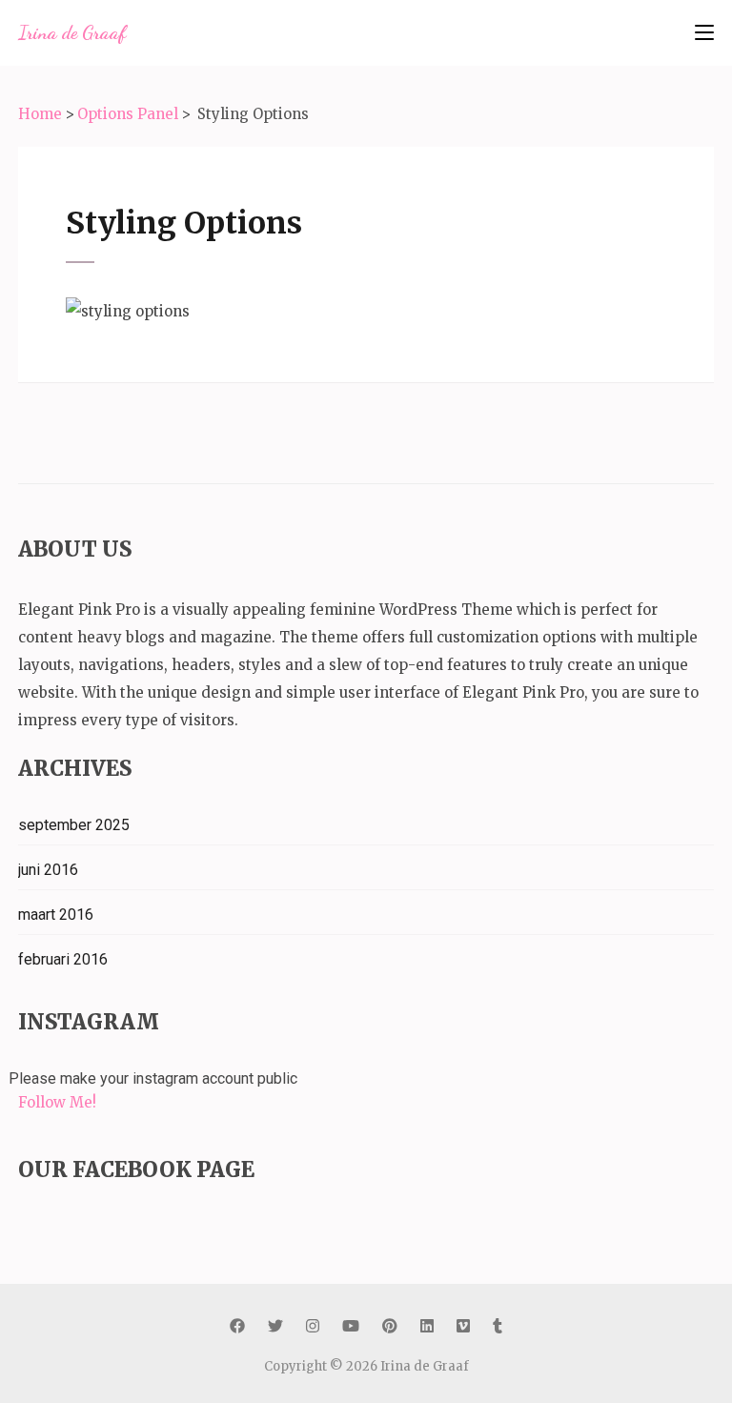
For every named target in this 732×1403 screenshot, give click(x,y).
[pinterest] (389, 1325)
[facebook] (237, 1325)
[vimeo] (463, 1325)
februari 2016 (63, 959)
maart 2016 (55, 914)
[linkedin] (427, 1325)
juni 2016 (48, 870)
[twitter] (275, 1325)
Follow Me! (57, 1102)
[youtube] (350, 1325)
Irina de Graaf (72, 32)
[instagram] (312, 1325)
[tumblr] (497, 1325)
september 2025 (74, 825)
